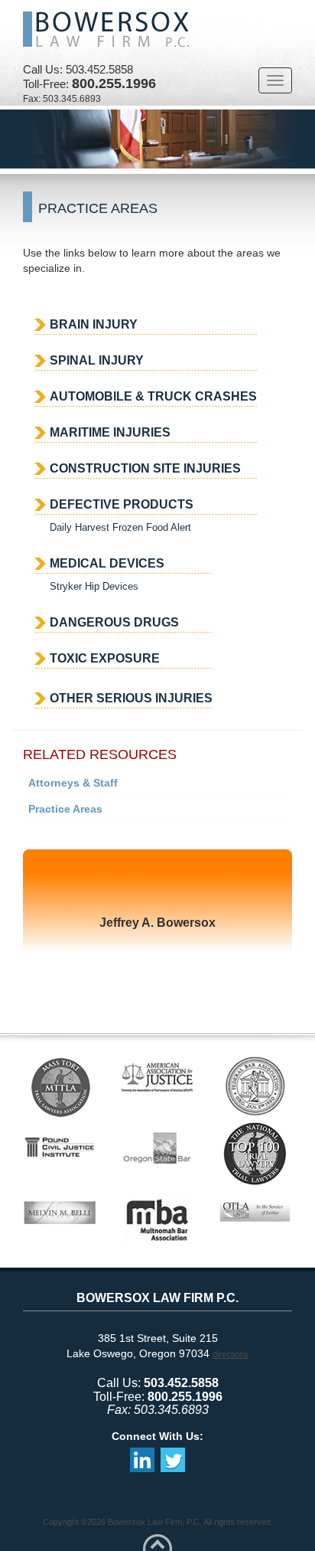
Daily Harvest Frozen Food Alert (120, 527)
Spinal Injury (97, 360)
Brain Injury (94, 324)
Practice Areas (65, 809)
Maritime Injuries (110, 432)
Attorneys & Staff (73, 783)
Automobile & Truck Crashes (153, 396)
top (157, 1542)
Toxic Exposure (105, 658)
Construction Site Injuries (145, 468)
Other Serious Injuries (131, 698)
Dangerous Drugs (114, 622)
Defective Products (121, 504)
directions (230, 1354)
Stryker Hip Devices (94, 586)
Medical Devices (107, 563)
